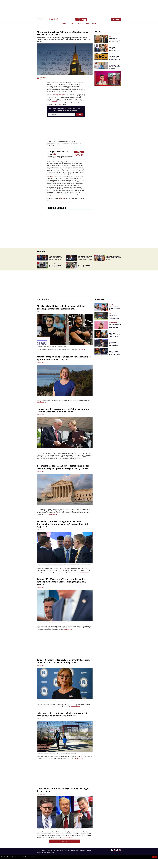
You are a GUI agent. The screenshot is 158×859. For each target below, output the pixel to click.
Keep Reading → (82, 349)
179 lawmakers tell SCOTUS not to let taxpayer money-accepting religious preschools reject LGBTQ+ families (63, 467)
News (72, 23)
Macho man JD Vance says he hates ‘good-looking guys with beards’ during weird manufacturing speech (85, 258)
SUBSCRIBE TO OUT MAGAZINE (40, 19)
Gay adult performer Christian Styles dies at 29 (114, 308)
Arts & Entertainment (113, 331)
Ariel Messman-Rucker (41, 794)
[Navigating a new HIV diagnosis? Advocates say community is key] (101, 65)
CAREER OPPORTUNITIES (51, 850)
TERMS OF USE (82, 850)
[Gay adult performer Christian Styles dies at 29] (101, 307)
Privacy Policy (24, 856)
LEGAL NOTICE (88, 850)
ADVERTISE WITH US (59, 850)
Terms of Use (33, 856)
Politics (64, 23)
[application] (107, 78)
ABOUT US (43, 850)
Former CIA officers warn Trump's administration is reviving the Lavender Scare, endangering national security (62, 582)
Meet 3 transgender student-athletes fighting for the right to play (113, 257)
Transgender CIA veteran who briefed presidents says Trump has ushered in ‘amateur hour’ (63, 410)
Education (111, 54)
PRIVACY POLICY (66, 850)
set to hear (62, 198)
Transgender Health (113, 322)
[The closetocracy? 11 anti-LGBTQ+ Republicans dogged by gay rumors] (65, 812)
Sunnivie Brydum (43, 77)
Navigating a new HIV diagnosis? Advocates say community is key (114, 66)
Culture (110, 45)
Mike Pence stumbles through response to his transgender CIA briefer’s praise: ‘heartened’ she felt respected (62, 524)
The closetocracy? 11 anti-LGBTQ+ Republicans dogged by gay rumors (63, 790)
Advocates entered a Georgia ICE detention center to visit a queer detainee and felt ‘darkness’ (62, 714)
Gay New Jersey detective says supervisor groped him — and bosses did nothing (114, 318)
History (87, 23)
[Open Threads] (55, 19)
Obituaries (111, 304)
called (59, 104)
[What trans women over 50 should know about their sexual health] (101, 325)
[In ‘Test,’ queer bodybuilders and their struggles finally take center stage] (101, 333)
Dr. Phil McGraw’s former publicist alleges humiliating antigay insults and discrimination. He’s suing (115, 42)
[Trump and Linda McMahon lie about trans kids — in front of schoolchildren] (42, 265)
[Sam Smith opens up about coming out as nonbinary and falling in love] (101, 342)
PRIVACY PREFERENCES (74, 850)
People (110, 340)
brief (51, 141)
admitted (54, 101)
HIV (109, 62)
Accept (154, 856)
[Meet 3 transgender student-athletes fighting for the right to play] (99, 257)
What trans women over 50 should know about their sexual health (115, 326)
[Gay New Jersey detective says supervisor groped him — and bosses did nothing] (101, 316)
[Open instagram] (57, 19)
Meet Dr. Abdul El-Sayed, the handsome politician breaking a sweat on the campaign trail (61, 307)
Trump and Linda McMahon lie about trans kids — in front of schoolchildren (56, 265)
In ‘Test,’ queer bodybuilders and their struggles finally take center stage (114, 336)
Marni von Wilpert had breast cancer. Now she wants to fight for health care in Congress (64, 358)
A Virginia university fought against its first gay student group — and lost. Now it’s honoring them (114, 59)
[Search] (109, 19)
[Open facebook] (49, 19)
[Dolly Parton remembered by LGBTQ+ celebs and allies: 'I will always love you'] (101, 47)
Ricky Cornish (40, 311)
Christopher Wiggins (41, 362)
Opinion (94, 23)
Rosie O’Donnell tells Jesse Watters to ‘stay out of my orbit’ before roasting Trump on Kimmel (114, 354)
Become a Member (79, 152)
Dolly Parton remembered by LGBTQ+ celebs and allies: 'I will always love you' (115, 50)
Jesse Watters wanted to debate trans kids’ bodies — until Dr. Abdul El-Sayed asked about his (56, 258)
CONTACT (38, 850)
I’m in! (80, 114)
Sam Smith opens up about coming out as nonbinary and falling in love (115, 345)
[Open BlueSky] (52, 19)
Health (79, 23)
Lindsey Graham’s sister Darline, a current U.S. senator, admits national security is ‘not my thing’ (63, 661)
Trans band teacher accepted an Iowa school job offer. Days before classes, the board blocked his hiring (85, 266)
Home (38, 27)
